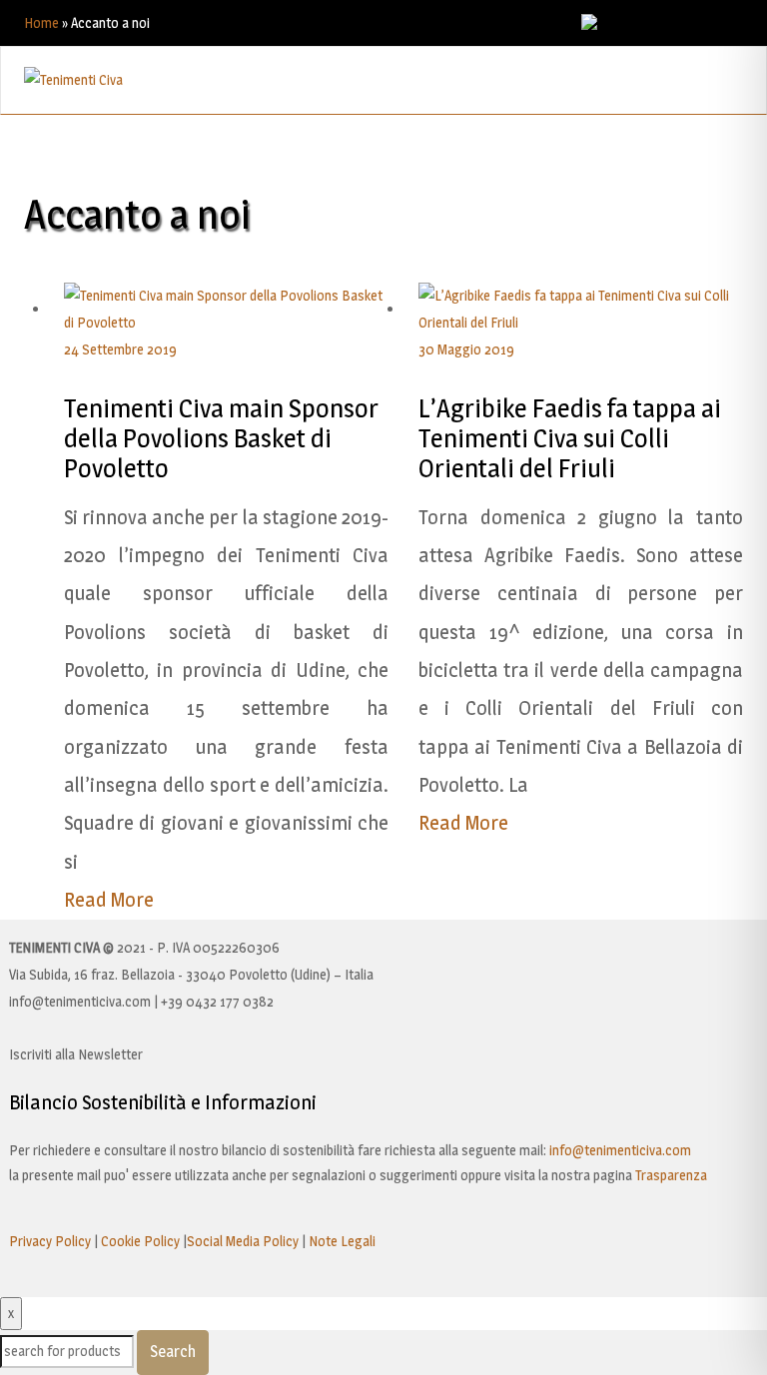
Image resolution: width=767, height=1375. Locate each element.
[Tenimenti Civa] (73, 78)
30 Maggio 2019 (466, 349)
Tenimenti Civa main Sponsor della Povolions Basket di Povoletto (221, 437)
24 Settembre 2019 (120, 349)
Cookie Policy (140, 1240)
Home (41, 22)
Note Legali (342, 1240)
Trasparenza (671, 1174)
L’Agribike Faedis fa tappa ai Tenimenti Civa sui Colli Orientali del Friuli (569, 437)
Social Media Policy (243, 1240)
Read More (109, 900)
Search (173, 1351)
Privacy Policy (50, 1240)
